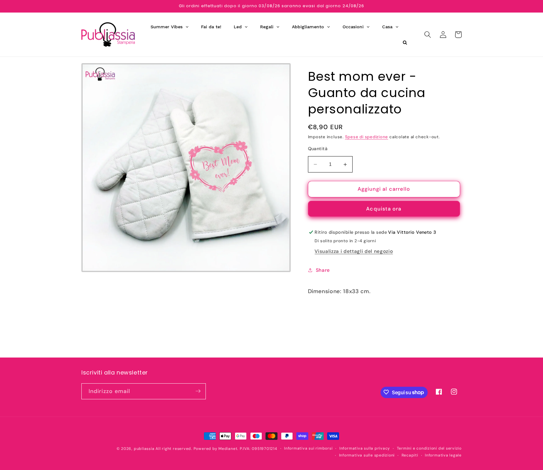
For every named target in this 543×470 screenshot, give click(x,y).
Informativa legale (443, 454)
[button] (427, 34)
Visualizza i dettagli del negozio (354, 251)
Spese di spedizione (366, 136)
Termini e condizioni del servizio (429, 448)
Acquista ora (383, 208)
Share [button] (323, 270)
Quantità (318, 148)
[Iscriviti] (198, 391)
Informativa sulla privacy (364, 448)
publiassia (144, 448)
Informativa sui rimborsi (308, 448)
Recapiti (410, 454)
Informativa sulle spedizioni (367, 454)
